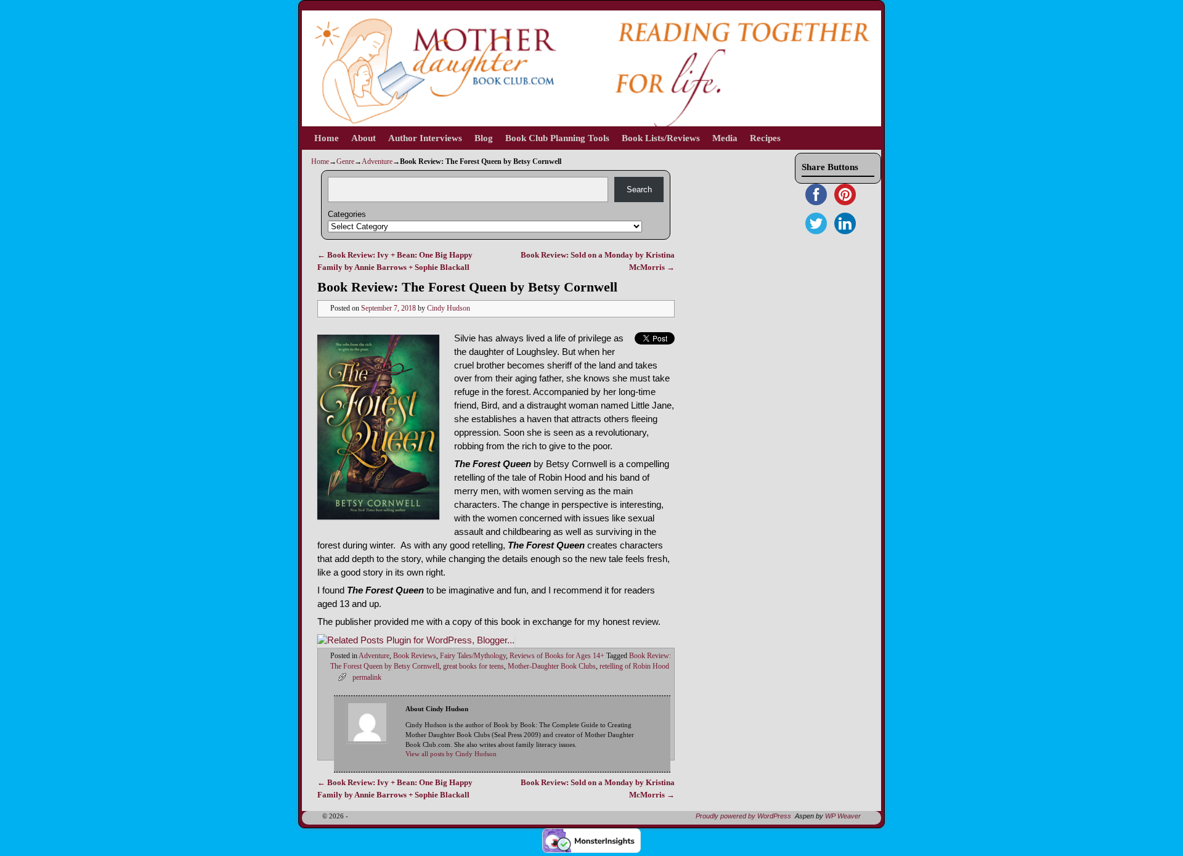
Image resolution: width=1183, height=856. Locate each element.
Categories (347, 214)
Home (326, 138)
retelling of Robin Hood (634, 666)
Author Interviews (425, 138)
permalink (366, 678)
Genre (345, 161)
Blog (483, 138)
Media (725, 138)
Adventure (377, 161)
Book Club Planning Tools (557, 138)
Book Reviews (414, 656)
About (363, 138)
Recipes (765, 138)
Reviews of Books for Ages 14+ (557, 656)
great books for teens (473, 666)
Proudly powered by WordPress (743, 816)
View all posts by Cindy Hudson (451, 754)
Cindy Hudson (448, 308)
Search (639, 189)
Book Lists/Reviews (661, 138)
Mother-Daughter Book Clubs (552, 666)
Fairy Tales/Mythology (473, 656)
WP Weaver (843, 816)
